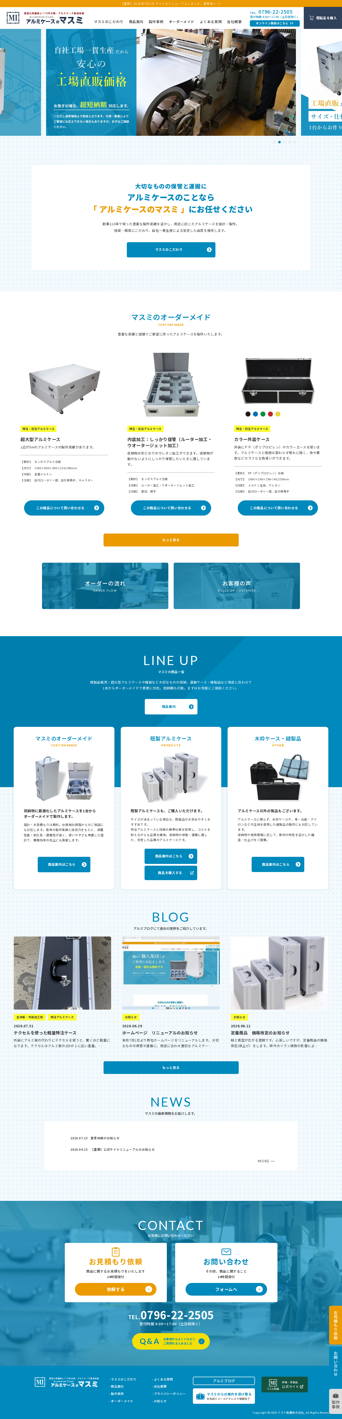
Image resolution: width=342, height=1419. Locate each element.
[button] (274, 142)
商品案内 (136, 21)
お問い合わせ (336, 1363)
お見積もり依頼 (336, 1325)
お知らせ (160, 1401)
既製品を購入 (326, 17)
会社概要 (234, 21)
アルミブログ (224, 1380)
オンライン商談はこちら (272, 23)
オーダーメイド (181, 21)
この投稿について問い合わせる (64, 508)
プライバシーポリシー (170, 1393)
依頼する (116, 1289)
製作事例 (156, 21)
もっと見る (170, 539)
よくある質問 (211, 21)
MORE (264, 1161)
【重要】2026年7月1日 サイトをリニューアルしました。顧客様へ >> (171, 3)
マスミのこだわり (109, 21)
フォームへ (226, 1289)
